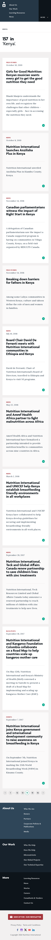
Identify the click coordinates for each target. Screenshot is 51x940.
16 (38, 793)
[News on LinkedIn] (33, 929)
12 (17, 793)
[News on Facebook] (17, 929)
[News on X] (25, 929)
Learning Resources (17, 13)
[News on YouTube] (29, 929)
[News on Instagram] (21, 929)
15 (32, 793)
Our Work (13, 9)
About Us (13, 5)
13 (22, 793)
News (11, 17)
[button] (45, 17)
